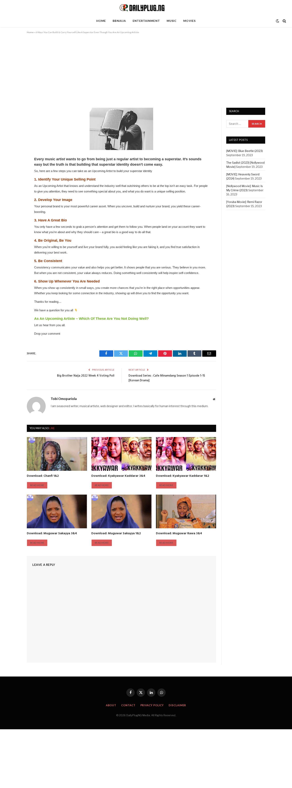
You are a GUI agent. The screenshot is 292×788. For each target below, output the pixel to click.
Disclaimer (177, 705)
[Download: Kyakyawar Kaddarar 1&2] (186, 454)
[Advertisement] (146, 70)
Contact (128, 705)
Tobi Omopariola (64, 399)
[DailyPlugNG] (146, 7)
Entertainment (146, 20)
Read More (37, 485)
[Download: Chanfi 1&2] (57, 454)
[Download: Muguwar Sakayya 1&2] (121, 511)
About (111, 705)
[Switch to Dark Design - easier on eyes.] (277, 21)
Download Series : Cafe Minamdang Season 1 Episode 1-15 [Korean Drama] (167, 378)
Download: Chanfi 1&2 (43, 476)
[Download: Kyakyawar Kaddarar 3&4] (121, 454)
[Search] (284, 20)
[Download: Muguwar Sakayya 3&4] (57, 511)
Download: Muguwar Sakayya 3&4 (52, 533)
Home (101, 20)
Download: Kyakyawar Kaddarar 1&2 (182, 476)
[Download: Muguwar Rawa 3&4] (186, 511)
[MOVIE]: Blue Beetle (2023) (244, 151)
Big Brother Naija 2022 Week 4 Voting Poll (85, 375)
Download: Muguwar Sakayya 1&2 (116, 533)
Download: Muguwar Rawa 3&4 (179, 533)
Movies (189, 20)
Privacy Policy (152, 705)
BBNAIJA (119, 20)
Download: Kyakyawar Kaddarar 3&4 (118, 476)
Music (172, 20)
